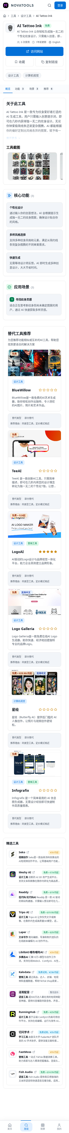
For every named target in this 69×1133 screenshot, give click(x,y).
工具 (13, 16)
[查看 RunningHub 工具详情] (34, 1016)
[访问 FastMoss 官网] (33, 1052)
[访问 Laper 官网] (28, 932)
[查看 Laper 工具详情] (34, 936)
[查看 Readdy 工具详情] (34, 896)
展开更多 (11, 138)
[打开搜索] (49, 5)
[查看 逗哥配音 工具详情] (34, 996)
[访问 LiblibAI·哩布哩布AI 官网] (45, 952)
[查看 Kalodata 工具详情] (34, 976)
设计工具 (26, 16)
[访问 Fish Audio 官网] (35, 1072)
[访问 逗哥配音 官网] (32, 992)
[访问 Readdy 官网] (31, 892)
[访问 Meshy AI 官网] (33, 872)
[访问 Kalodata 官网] (33, 972)
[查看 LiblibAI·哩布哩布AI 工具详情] (34, 956)
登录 (60, 5)
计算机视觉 (32, 75)
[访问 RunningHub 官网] (38, 1012)
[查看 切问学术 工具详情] (34, 1036)
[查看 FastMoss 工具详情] (34, 1056)
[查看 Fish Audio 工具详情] (34, 1076)
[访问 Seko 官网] (27, 852)
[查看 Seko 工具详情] (34, 856)
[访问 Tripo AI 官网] (31, 912)
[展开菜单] (5, 5)
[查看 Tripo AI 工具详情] (34, 916)
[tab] (8, 89)
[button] (32, 166)
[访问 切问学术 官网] (32, 1032)
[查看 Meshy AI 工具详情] (34, 877)
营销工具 (32, 543)
